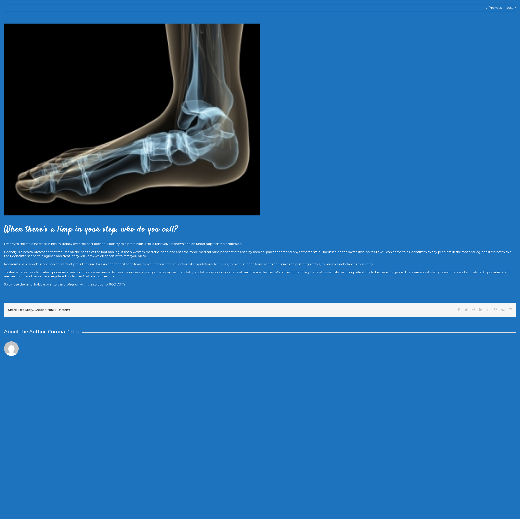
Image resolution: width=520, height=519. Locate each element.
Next (509, 8)
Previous (495, 8)
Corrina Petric (64, 331)
